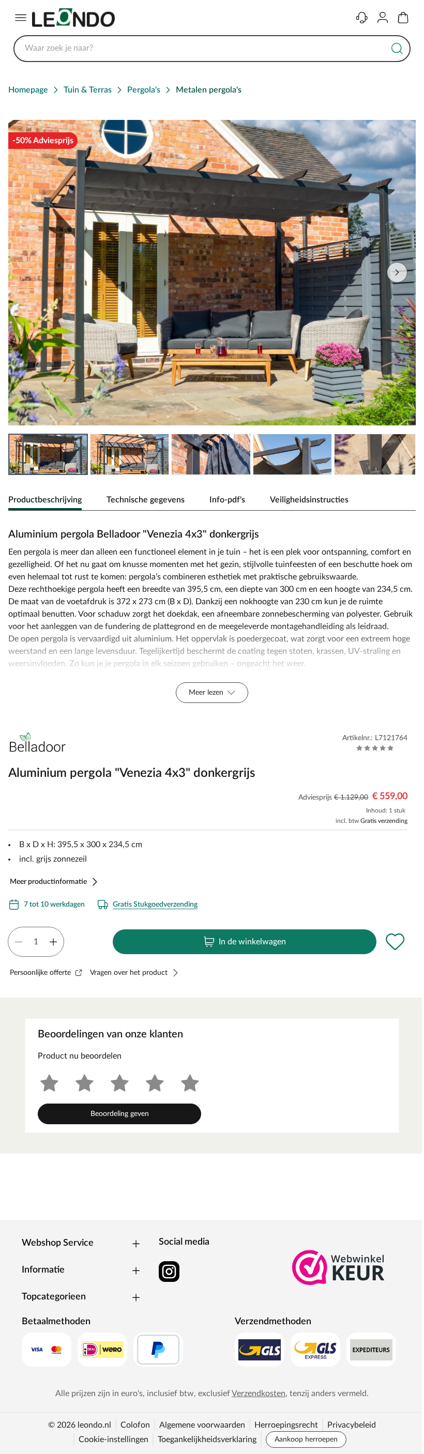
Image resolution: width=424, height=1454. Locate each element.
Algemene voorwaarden (202, 1425)
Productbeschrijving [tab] (45, 500)
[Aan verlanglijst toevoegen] (395, 941)
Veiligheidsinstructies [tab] (309, 500)
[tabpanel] (212, 613)
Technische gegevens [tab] (146, 500)
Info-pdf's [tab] (227, 500)
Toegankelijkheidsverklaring (207, 1439)
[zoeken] (397, 48)
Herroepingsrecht (286, 1425)
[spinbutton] (36, 941)
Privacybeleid (351, 1425)
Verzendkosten (258, 1393)
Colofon (135, 1425)
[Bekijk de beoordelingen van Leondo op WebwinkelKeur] (338, 1267)
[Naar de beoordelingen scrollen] (375, 748)
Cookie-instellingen (113, 1439)
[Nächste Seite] (397, 272)
